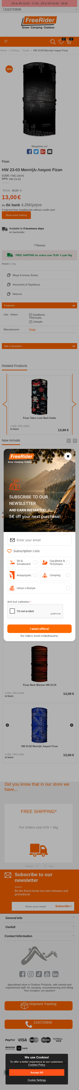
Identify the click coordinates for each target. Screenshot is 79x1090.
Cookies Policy (36, 1064)
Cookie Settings (37, 1080)
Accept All (36, 1072)
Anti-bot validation (18, 601)
